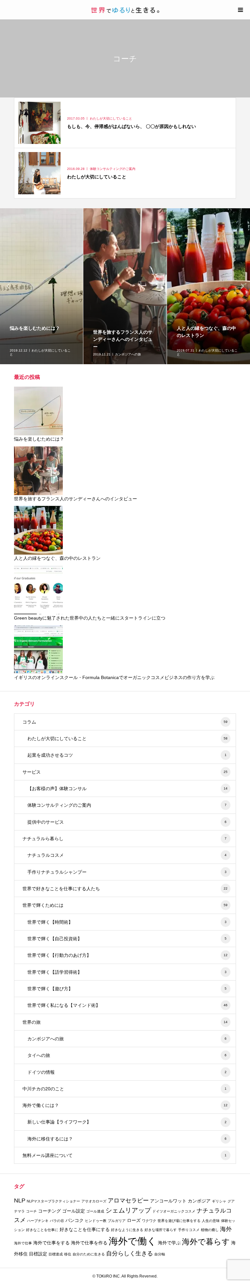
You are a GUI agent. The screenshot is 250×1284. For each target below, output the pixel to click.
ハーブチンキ (38, 1221)
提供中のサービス (127, 822)
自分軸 (159, 1254)
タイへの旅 (127, 1055)
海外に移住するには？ (127, 1138)
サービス (125, 772)
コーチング (49, 1210)
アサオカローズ (93, 1201)
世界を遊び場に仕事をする (179, 1221)
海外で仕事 (23, 1243)
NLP (19, 1200)
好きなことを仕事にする (85, 1229)
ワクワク (149, 1221)
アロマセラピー (128, 1200)
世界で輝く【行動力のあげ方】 (127, 955)
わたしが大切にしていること (127, 738)
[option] (41, 286)
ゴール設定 (73, 1210)
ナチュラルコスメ (127, 855)
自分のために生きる (89, 1254)
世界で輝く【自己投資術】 (127, 938)
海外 (226, 1229)
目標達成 (56, 1254)
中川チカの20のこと (124, 1088)
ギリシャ (219, 1201)
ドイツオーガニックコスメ (173, 1211)
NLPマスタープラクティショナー (53, 1201)
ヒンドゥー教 (95, 1221)
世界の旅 (125, 1022)
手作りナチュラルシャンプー (127, 872)
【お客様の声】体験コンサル (127, 788)
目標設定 (38, 1253)
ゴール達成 (95, 1211)
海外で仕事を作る (89, 1242)
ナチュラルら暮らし (124, 838)
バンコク (74, 1220)
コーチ (31, 1211)
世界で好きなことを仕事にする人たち (125, 888)
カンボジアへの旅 (127, 1038)
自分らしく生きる (129, 1253)
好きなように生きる (127, 1230)
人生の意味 (211, 1221)
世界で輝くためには (125, 905)
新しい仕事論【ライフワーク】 (127, 1121)
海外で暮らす (206, 1242)
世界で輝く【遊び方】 (127, 988)
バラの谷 (57, 1221)
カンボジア (199, 1200)
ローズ (134, 1220)
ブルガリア (117, 1221)
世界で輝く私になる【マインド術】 (127, 1005)
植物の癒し (210, 1230)
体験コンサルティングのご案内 (127, 805)
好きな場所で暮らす (161, 1230)
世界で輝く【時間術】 (127, 922)
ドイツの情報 (127, 1072)
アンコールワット (168, 1200)
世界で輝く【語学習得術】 (127, 972)
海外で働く (133, 1241)
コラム (125, 722)
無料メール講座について (124, 1155)
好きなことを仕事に (42, 1230)
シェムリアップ (128, 1210)
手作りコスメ (189, 1230)
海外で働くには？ (125, 1105)
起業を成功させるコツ (127, 755)
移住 (67, 1254)
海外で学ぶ (169, 1242)
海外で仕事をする (51, 1242)
